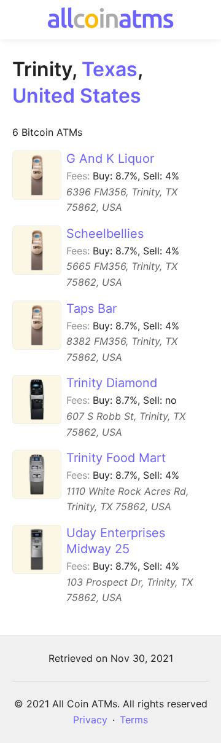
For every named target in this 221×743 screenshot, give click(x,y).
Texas (110, 69)
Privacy (90, 720)
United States (76, 96)
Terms (134, 720)
